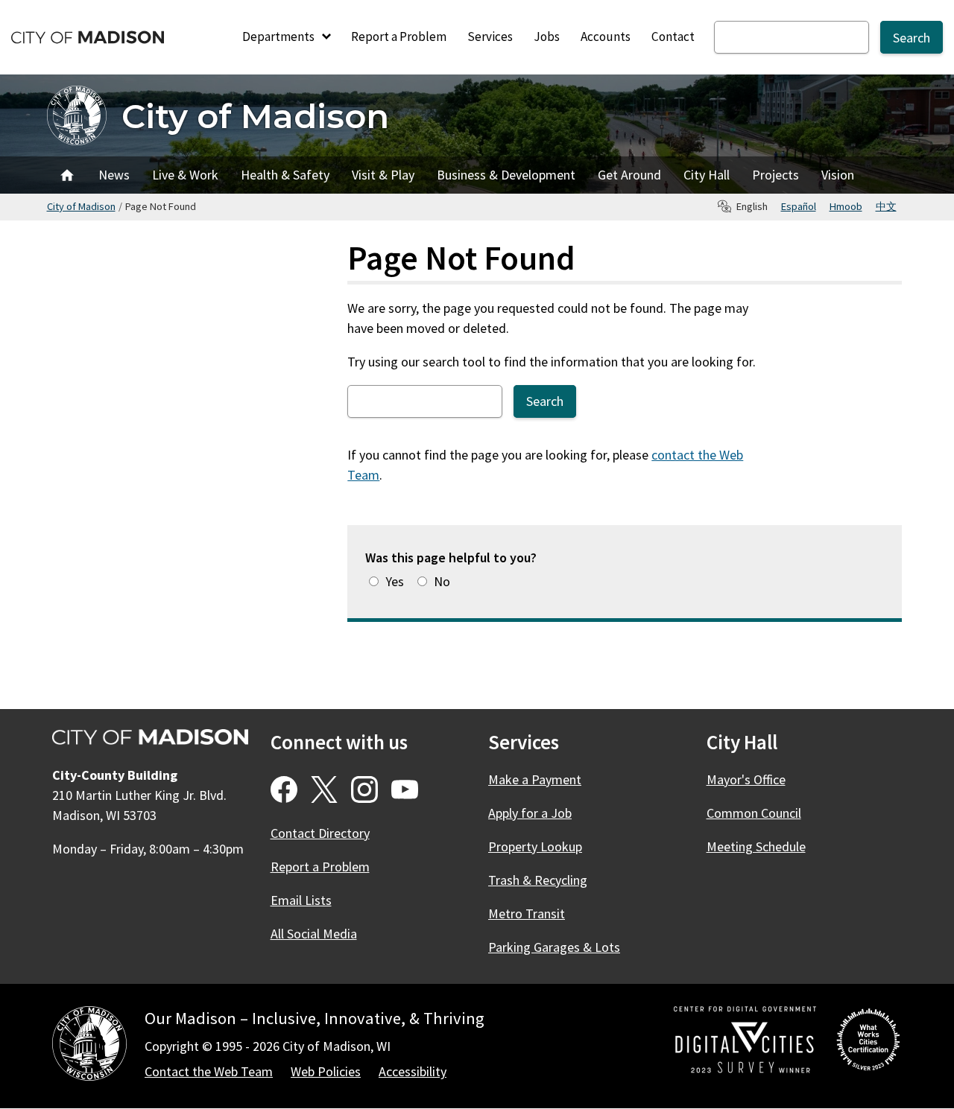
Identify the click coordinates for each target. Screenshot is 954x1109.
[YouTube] (404, 789)
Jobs (547, 36)
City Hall (706, 174)
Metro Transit (526, 913)
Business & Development (506, 174)
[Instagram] (364, 789)
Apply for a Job (530, 813)
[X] (324, 789)
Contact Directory (320, 833)
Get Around (629, 174)
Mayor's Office (746, 779)
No (442, 581)
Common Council (754, 813)
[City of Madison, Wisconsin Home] (89, 1046)
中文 (886, 206)
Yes (394, 581)
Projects (775, 174)
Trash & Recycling (537, 880)
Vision (837, 174)
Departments (279, 36)
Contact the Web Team (209, 1071)
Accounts (606, 36)
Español (798, 206)
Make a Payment (534, 779)
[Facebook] (284, 789)
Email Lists (301, 900)
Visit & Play (383, 174)
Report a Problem (398, 36)
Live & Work (185, 174)
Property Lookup (535, 846)
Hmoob (846, 206)
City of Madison (255, 115)
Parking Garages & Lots (554, 947)
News (114, 174)
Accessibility (412, 1071)
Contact (673, 36)
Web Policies (326, 1071)
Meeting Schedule (756, 846)
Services (490, 36)
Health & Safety (285, 174)
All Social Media (314, 933)
